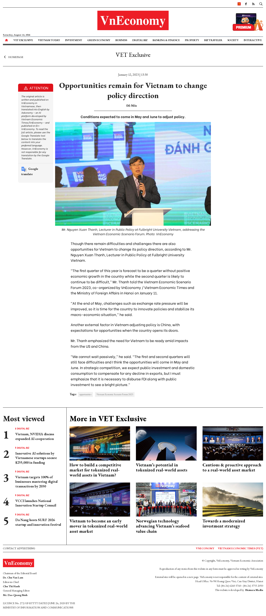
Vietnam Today (49, 40)
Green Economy (98, 40)
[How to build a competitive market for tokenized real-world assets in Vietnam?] (100, 443)
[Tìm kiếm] (261, 4)
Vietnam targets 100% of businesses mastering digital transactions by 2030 (36, 481)
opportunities (85, 394)
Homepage (15, 57)
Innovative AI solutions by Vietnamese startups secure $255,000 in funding (36, 458)
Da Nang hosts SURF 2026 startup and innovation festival (38, 522)
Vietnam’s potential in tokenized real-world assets (161, 467)
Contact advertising (19, 548)
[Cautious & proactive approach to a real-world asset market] (233, 443)
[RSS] (253, 4)
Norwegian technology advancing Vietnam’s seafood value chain (162, 526)
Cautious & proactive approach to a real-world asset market (232, 467)
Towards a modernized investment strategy (224, 523)
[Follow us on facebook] (246, 4)
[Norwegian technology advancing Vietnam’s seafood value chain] (166, 499)
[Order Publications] (248, 21)
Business (121, 40)
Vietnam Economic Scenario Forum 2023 (115, 394)
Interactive (253, 40)
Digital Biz (139, 40)
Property (192, 40)
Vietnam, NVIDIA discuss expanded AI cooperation (34, 436)
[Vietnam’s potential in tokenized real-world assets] (166, 443)
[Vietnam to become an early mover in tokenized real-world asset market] (100, 499)
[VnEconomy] (239, 3)
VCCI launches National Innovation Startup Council (35, 502)
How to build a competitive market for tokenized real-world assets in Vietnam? (95, 470)
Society (233, 40)
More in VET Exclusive (108, 418)
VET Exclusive (23, 40)
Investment (73, 40)
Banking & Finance (166, 40)
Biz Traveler (213, 40)
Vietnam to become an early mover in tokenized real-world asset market (99, 526)
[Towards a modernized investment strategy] (233, 499)
